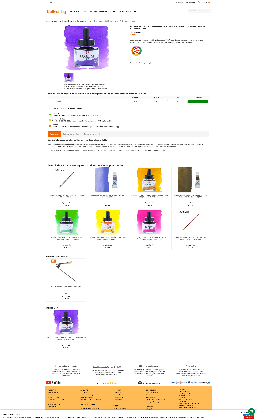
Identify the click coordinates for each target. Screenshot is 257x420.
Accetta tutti (248, 415)
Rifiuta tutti (249, 417)
